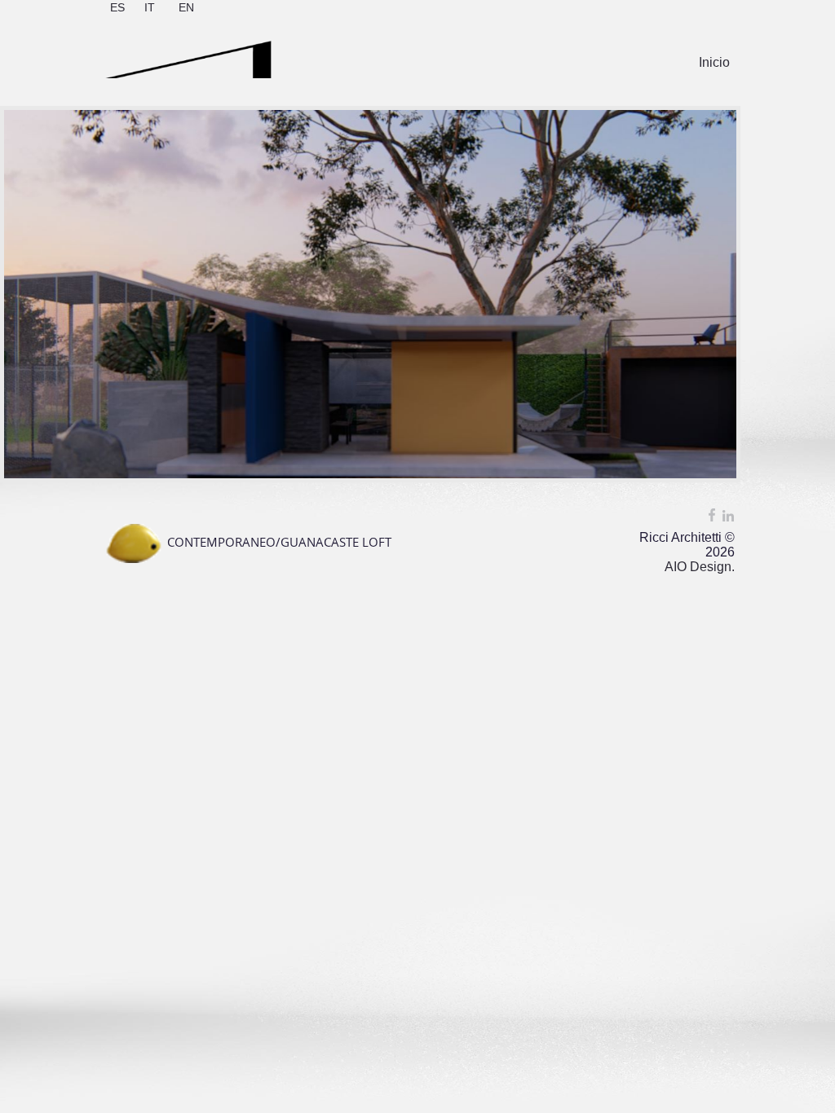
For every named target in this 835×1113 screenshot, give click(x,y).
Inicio (714, 62)
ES (117, 7)
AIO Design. (700, 567)
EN (186, 7)
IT (149, 7)
